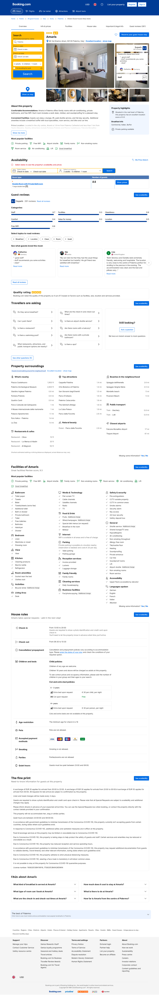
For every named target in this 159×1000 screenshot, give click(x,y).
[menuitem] (17, 11)
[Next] (146, 64)
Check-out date (18, 53)
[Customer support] (102, 4)
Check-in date (18, 46)
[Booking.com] (22, 4)
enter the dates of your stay (71, 652)
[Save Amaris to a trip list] (116, 35)
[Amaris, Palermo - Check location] (47, 41)
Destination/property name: (24, 39)
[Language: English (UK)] (95, 4)
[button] (27, 64)
